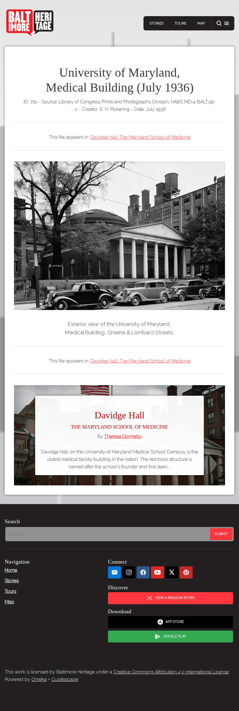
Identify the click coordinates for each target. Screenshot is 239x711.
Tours (180, 23)
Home (11, 570)
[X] (171, 572)
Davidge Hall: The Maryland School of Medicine (140, 137)
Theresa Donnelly (123, 436)
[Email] (114, 572)
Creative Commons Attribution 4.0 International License (171, 672)
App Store (175, 622)
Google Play (174, 636)
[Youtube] (157, 572)
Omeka (39, 679)
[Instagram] (128, 572)
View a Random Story (175, 598)
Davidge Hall (119, 420)
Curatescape (64, 679)
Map (201, 23)
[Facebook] (143, 572)
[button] (223, 23)
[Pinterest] (186, 572)
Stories (156, 23)
